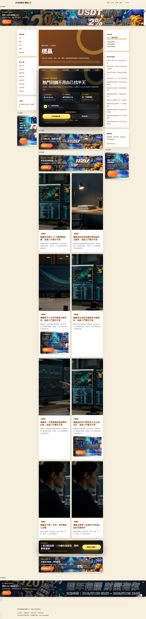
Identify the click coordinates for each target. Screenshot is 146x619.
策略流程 (21, 76)
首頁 (20, 38)
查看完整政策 (111, 143)
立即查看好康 (56, 116)
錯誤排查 (21, 84)
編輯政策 (21, 52)
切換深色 (127, 2)
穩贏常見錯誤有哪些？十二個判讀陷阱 (117, 105)
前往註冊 (85, 116)
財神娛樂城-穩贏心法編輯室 (26, 105)
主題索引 (20, 613)
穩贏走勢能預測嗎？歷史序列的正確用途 (117, 123)
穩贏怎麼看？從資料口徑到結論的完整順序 (117, 68)
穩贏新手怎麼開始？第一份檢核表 (117, 100)
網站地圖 (40, 613)
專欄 (116, 2)
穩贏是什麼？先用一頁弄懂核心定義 (117, 62)
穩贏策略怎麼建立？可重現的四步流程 (117, 95)
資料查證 (21, 69)
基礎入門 (21, 65)
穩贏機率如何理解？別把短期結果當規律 (117, 83)
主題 (112, 2)
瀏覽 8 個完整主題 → (47, 62)
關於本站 (33, 613)
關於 (121, 2)
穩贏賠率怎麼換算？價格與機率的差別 (117, 89)
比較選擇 (21, 87)
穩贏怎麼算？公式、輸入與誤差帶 (117, 78)
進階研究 (21, 91)
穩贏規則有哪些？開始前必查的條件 (117, 73)
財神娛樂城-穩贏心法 (23, 3)
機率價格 (21, 73)
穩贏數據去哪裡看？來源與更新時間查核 (117, 111)
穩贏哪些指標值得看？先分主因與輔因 (117, 117)
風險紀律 (21, 80)
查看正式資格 (92, 547)
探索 (108, 2)
